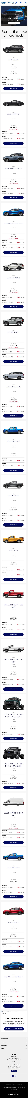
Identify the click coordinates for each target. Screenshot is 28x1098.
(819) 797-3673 (16, 1066)
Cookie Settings (14, 1089)
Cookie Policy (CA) (21, 1087)
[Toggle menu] (25, 2)
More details (13, 88)
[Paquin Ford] (7, 2)
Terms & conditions (6, 1087)
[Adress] (20, 2)
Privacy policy (13, 1087)
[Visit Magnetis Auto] (14, 1094)
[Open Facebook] (13, 1076)
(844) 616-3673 (16, 1064)
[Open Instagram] (15, 1076)
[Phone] (16, 2)
